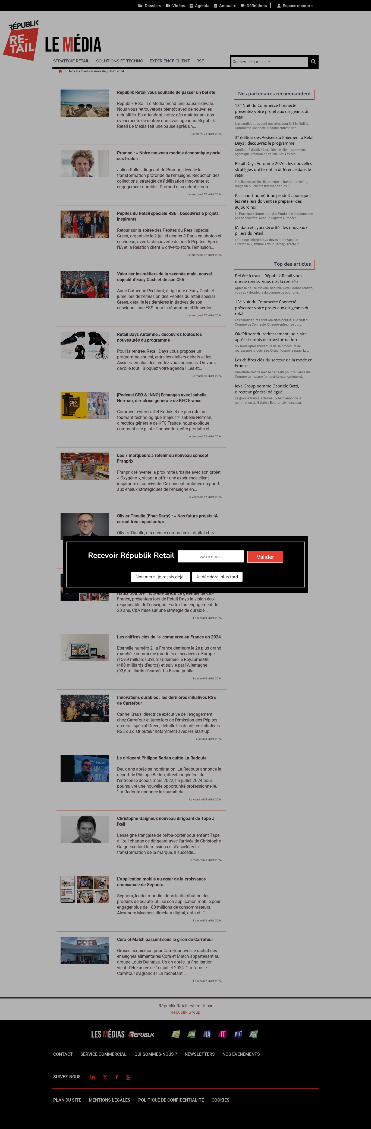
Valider (265, 557)
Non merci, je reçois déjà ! (161, 577)
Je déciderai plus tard (217, 577)
